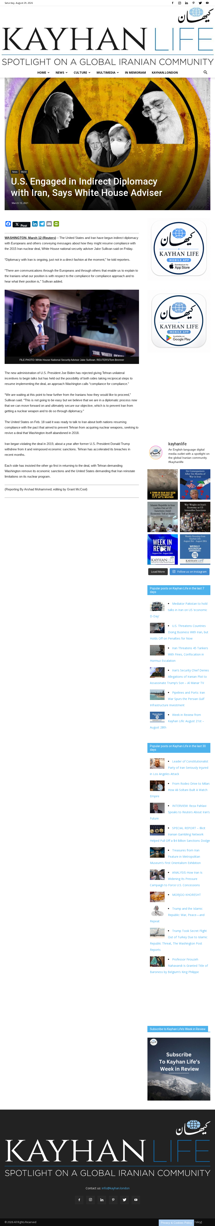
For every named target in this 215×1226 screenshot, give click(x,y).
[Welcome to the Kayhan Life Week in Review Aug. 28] (195, 549)
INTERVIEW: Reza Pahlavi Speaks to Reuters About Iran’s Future (180, 812)
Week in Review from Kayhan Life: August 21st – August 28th (177, 721)
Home (41, 72)
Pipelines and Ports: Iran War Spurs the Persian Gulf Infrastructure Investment (177, 699)
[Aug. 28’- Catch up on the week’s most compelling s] (162, 549)
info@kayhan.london (116, 1188)
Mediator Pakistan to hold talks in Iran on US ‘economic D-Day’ (178, 610)
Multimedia (106, 72)
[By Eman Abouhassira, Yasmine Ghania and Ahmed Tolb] (162, 517)
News (60, 72)
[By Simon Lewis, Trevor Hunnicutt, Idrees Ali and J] (195, 484)
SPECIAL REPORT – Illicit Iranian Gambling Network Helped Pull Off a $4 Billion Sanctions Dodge (180, 834)
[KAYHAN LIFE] (107, 37)
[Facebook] (172, 3)
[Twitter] (200, 3)
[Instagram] (179, 3)
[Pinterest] (193, 3)
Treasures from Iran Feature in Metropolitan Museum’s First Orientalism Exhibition (175, 856)
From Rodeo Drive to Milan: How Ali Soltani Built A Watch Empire (180, 790)
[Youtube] (207, 3)
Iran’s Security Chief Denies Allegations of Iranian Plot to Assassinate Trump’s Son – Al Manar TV (179, 676)
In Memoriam (135, 72)
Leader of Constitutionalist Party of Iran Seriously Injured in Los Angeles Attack (179, 767)
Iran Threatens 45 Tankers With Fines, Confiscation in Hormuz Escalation (179, 654)
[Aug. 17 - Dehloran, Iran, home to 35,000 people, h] (162, 484)
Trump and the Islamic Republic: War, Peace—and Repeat (177, 915)
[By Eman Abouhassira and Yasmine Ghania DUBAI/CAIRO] (195, 517)
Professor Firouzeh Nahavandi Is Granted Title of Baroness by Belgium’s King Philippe (179, 965)
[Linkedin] (186, 3)
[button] (205, 73)
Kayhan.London (165, 72)
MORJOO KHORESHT (187, 895)
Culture (80, 72)
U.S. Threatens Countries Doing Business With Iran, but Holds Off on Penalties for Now (179, 632)
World (24, 171)
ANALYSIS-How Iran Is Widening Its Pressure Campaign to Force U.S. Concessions (176, 878)
